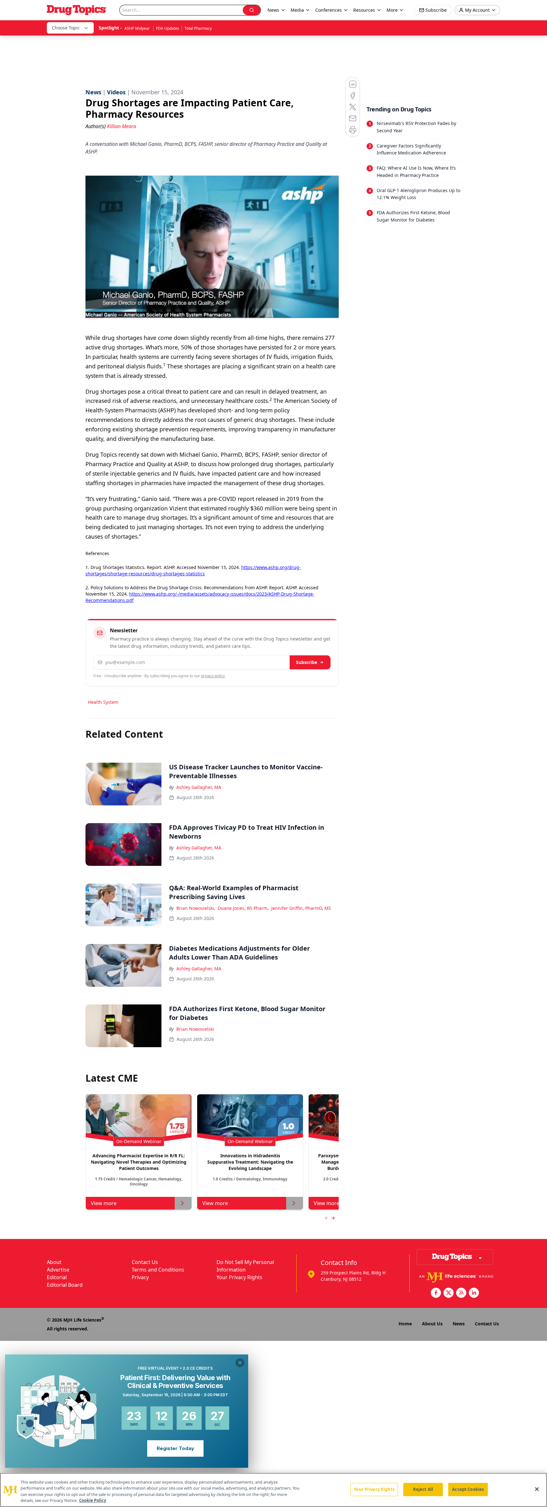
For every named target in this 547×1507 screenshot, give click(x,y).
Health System (103, 702)
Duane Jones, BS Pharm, (243, 908)
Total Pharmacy (198, 28)
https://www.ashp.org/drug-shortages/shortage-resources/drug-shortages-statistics (193, 570)
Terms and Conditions (158, 1269)
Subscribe (306, 662)
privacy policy (213, 675)
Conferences (328, 10)
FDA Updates (167, 28)
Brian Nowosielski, (195, 908)
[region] (273, 1490)
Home (405, 1324)
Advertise (58, 1269)
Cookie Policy (92, 1500)
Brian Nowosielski (195, 1029)
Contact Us (145, 1262)
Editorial (57, 1277)
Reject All (423, 1489)
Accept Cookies (468, 1489)
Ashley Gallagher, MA (198, 787)
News (459, 1324)
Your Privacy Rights (239, 1277)
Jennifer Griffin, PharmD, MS (301, 908)
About (54, 1262)
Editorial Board (65, 1284)
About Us (432, 1324)
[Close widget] (240, 1362)
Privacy (140, 1277)
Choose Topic (66, 28)
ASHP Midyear (137, 28)
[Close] (537, 1489)
